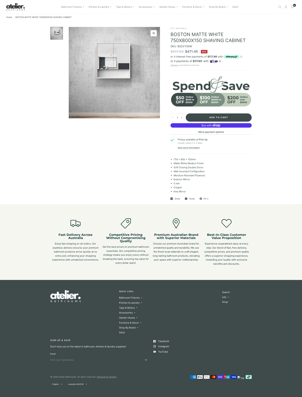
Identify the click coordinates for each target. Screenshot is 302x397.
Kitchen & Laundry (99, 6)
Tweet (192, 198)
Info (224, 297)
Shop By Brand (217, 6)
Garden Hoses (167, 6)
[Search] (280, 7)
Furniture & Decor (192, 6)
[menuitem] (72, 7)
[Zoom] (154, 33)
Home (9, 17)
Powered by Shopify (107, 377)
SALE (235, 6)
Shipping (174, 65)
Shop (225, 301)
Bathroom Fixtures (71, 6)
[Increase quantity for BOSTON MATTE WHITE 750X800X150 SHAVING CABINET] (181, 117)
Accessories (145, 6)
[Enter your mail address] (145, 360)
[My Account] (286, 7)
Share (177, 198)
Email (53, 354)
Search (226, 292)
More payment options (211, 131)
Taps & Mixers (124, 6)
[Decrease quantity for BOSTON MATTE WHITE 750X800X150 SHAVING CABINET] (173, 117)
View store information (189, 148)
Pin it (206, 198)
